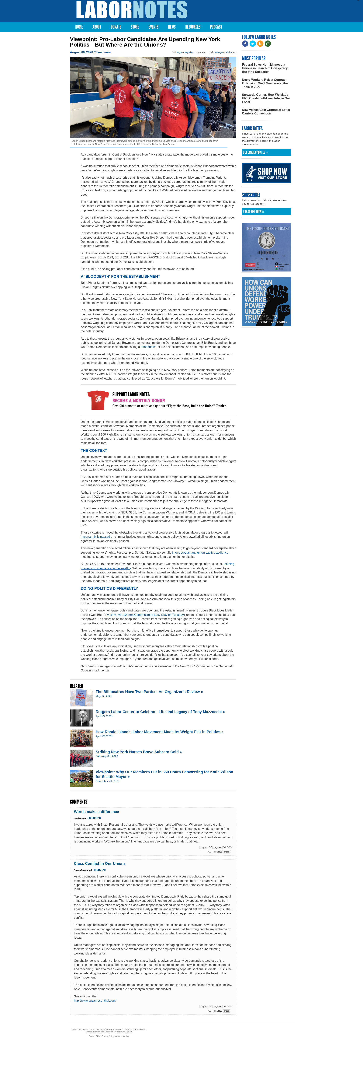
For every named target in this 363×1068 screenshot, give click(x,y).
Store (135, 27)
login (179, 52)
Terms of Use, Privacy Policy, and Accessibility (109, 1036)
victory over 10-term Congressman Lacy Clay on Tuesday (145, 614)
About (96, 27)
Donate (116, 27)
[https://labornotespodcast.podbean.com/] (266, 270)
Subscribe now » (253, 211)
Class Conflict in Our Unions (100, 863)
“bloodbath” (148, 346)
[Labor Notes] (131, 10)
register (189, 52)
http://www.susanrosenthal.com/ (95, 1000)
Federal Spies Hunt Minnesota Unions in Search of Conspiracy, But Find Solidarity (265, 68)
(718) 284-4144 (138, 1029)
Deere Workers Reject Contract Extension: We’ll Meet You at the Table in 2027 (265, 83)
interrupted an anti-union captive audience (200, 552)
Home (79, 27)
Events (153, 27)
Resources (192, 27)
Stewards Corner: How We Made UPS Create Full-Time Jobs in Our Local (266, 98)
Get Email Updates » (255, 152)
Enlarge (219, 52)
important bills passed (95, 536)
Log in (203, 847)
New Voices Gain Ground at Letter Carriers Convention (266, 111)
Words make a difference (96, 812)
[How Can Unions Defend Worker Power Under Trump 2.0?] (266, 325)
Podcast (216, 27)
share (226, 852)
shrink (229, 52)
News (172, 27)
